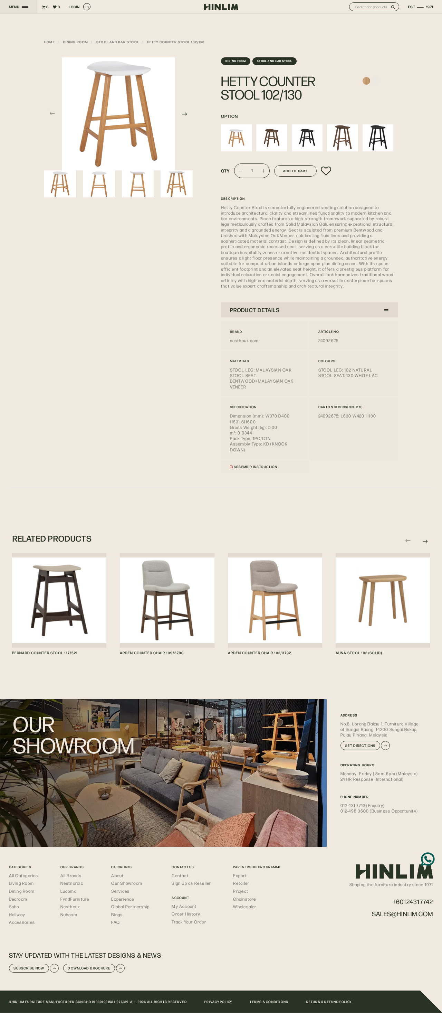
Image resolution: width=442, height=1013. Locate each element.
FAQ (115, 922)
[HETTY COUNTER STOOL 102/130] (118, 114)
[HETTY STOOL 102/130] (236, 137)
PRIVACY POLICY (218, 1002)
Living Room (21, 883)
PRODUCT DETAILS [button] (255, 309)
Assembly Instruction (255, 467)
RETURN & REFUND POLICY (329, 1002)
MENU (14, 6)
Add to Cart (295, 171)
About (117, 875)
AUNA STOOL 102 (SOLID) (359, 652)
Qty (225, 170)
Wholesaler (244, 906)
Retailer (241, 883)
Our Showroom (126, 883)
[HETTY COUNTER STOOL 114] (378, 137)
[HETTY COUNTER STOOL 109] (342, 137)
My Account (184, 906)
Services (120, 891)
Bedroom (18, 899)
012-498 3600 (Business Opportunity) (379, 811)
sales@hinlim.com (402, 914)
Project (240, 891)
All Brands (70, 875)
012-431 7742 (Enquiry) (362, 805)
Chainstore (244, 899)
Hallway (17, 914)
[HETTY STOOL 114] (307, 137)
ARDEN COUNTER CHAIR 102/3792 (259, 652)
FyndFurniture (74, 899)
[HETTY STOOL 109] (271, 137)
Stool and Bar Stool (117, 42)
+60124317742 (413, 902)
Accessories (22, 922)
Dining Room (75, 42)
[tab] (309, 309)
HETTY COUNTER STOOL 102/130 (176, 42)
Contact (180, 875)
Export (240, 875)
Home (49, 42)
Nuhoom (68, 914)
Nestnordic (71, 883)
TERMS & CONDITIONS (269, 1002)
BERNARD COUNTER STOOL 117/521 (45, 652)
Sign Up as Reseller (191, 883)
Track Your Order (189, 922)
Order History (186, 914)
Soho (14, 906)
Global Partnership (130, 906)
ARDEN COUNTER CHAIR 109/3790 (152, 652)
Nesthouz (70, 906)
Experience (122, 899)
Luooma (68, 891)
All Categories (23, 875)
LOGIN (74, 6)
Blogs (117, 914)
